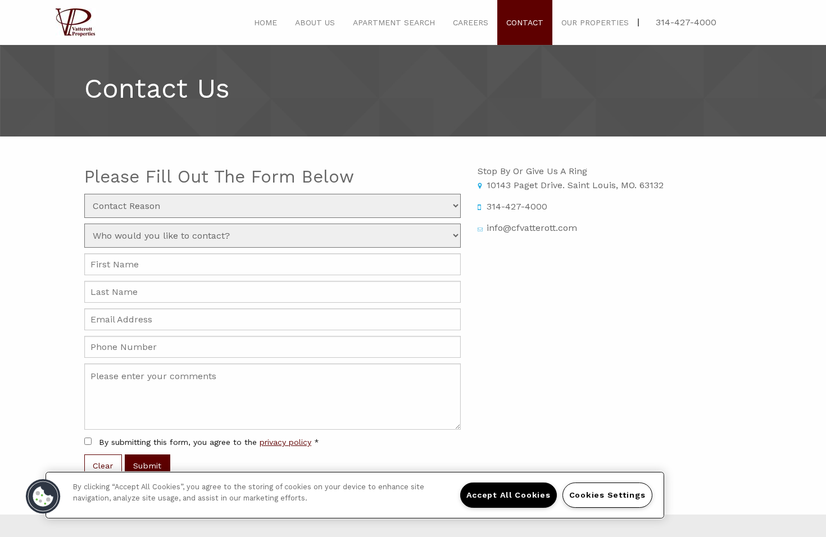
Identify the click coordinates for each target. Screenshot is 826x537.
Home (265, 22)
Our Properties (595, 22)
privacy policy (285, 442)
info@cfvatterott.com (532, 227)
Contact (524, 22)
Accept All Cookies (508, 494)
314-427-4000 (686, 22)
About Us (315, 22)
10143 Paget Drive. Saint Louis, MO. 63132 (575, 185)
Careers (470, 22)
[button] (43, 497)
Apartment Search (394, 22)
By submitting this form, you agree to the (209, 442)
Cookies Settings (607, 494)
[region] (355, 495)
